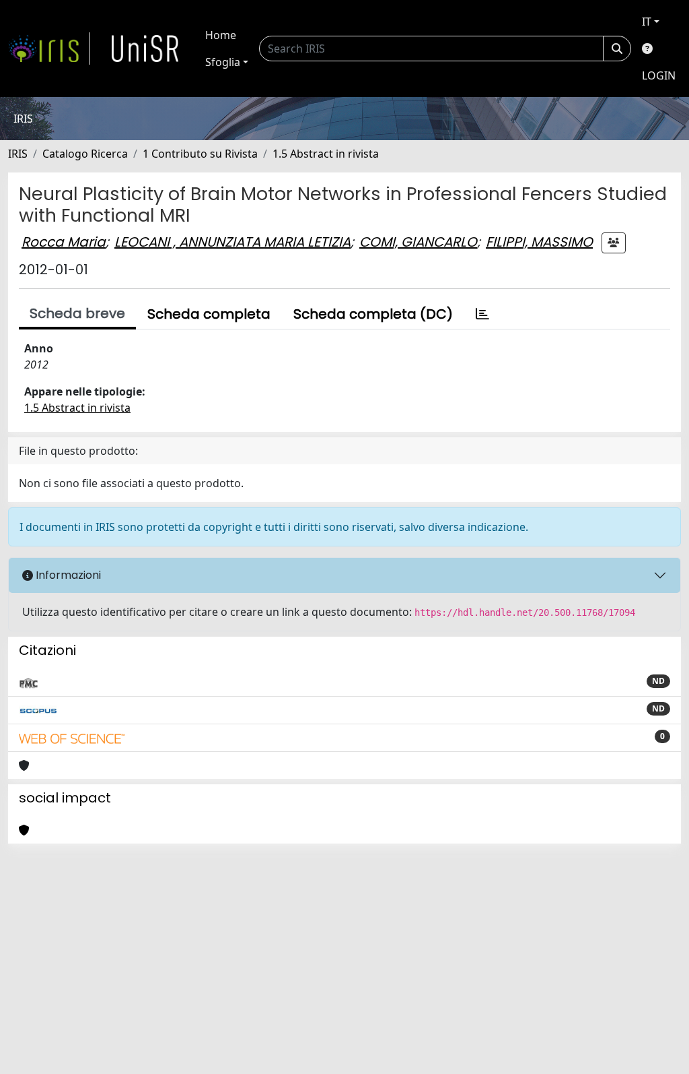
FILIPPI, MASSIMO (539, 241)
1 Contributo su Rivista (200, 153)
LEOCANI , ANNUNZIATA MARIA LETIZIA (232, 241)
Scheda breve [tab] (77, 313)
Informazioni (67, 575)
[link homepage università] (145, 48)
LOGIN (659, 75)
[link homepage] (49, 48)
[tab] (482, 314)
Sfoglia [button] (222, 62)
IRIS (18, 153)
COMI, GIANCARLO (418, 241)
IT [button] (646, 21)
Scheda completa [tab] (208, 314)
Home (220, 35)
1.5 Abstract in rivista (326, 153)
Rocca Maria (64, 241)
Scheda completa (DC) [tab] (373, 314)
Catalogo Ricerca (85, 153)
